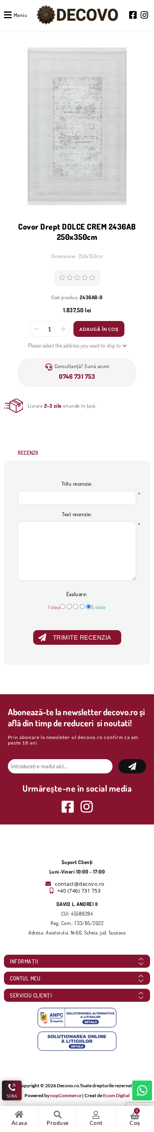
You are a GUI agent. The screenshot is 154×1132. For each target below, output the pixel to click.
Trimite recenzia (82, 637)
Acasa (19, 1122)
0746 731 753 (77, 376)
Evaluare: (77, 594)
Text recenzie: (77, 514)
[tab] (28, 452)
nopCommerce (65, 1095)
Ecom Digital (116, 1095)
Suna (12, 1096)
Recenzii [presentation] (28, 452)
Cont (96, 1122)
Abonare (132, 766)
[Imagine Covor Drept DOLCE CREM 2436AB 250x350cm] (77, 126)
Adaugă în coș (98, 329)
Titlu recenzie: (77, 484)
